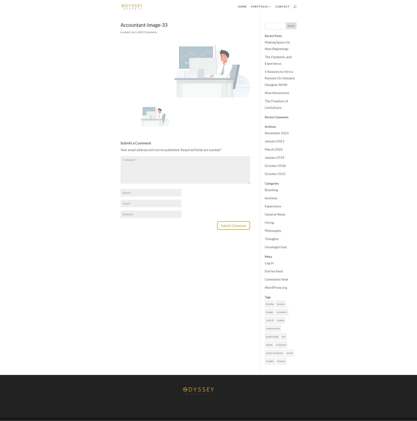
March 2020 (274, 149)
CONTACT (282, 6)
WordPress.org (276, 287)
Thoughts (272, 239)
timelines (281, 361)
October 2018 (275, 166)
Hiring (269, 222)
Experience (273, 206)
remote (289, 353)
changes (269, 312)
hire (283, 336)
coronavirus (282, 312)
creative (280, 320)
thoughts (270, 361)
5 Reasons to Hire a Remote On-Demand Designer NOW (280, 78)
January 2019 (274, 157)
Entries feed (274, 271)
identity (269, 345)
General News (275, 214)
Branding (271, 190)
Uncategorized (276, 247)
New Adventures (277, 93)
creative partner (273, 328)
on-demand (281, 345)
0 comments (150, 32)
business (271, 198)
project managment (274, 353)
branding (270, 304)
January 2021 (274, 141)
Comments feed (276, 279)
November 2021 (277, 133)
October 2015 (275, 174)
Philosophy (273, 231)
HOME (242, 6)
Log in (269, 263)
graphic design (272, 336)
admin (126, 32)
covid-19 (270, 320)
